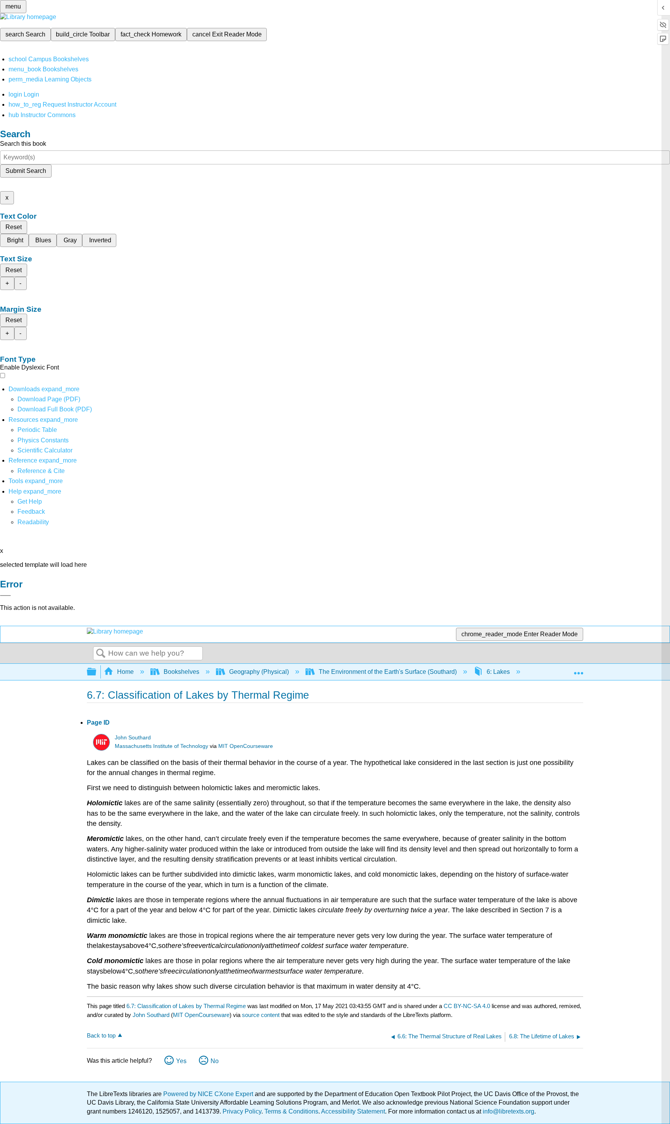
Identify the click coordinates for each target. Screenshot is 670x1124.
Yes (181, 1061)
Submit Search (25, 170)
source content (261, 1015)
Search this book (23, 143)
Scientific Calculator (45, 450)
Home (125, 671)
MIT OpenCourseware (245, 746)
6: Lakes (498, 671)
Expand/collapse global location (578, 669)
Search (101, 653)
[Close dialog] (5, 595)
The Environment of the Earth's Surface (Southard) (387, 671)
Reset (13, 227)
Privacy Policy (242, 1111)
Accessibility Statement (353, 1111)
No (215, 1061)
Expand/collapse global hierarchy (96, 672)
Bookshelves (181, 671)
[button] (31, 511)
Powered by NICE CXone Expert (209, 1094)
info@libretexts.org (507, 1111)
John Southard (133, 738)
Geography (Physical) (259, 671)
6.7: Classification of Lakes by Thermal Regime (186, 1006)
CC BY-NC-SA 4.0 (467, 1006)
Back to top (101, 1035)
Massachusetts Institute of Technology (161, 746)
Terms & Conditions (291, 1111)
